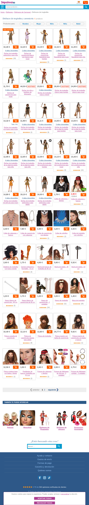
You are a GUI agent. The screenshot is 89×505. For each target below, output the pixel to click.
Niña (65, 24)
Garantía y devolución (44, 467)
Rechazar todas (44, 503)
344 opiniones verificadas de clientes (52, 487)
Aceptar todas (44, 498)
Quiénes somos (44, 470)
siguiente (52, 390)
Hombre (25, 24)
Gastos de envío (44, 459)
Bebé (78, 24)
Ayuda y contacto (44, 456)
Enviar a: (79, 3)
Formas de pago (45, 463)
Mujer (39, 24)
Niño (52, 24)
